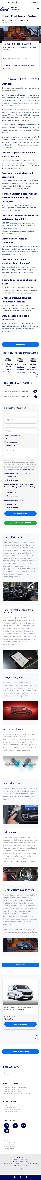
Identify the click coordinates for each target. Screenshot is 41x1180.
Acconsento (11, 476)
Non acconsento (13, 480)
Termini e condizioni (10, 1072)
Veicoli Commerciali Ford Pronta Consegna (17, 1093)
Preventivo (20, 344)
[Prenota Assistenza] (20, 1177)
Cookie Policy (19, 1163)
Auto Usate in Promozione (12, 1109)
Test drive (10, 439)
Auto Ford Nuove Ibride (11, 1089)
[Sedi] (26, 1177)
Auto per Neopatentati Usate (13, 1111)
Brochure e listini (9, 1144)
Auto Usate (7, 1105)
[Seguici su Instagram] (15, 1125)
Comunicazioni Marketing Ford (16, 473)
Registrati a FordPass (10, 1142)
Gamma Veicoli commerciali (18, 20)
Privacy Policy (8, 1163)
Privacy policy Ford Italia (20, 1165)
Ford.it (6, 1141)
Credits (20, 1169)
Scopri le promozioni (20, 1051)
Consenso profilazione (13, 500)
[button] (37, 375)
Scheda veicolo (20, 1024)
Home (4, 20)
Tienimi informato (9, 1146)
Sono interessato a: (12, 435)
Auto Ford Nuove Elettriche (12, 1091)
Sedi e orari (7, 1071)
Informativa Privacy (25, 469)
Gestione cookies (31, 1163)
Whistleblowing (9, 1148)
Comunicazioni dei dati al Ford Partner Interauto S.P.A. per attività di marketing (20, 486)
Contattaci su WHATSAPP (21, 523)
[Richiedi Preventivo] (14, 1177)
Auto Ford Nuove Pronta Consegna (15, 1087)
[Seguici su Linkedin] (6, 1130)
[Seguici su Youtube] (23, 1125)
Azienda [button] (33, 2)
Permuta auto (11, 442)
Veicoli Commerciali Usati (12, 1107)
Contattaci (7, 1074)
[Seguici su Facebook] (6, 1125)
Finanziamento (12, 445)
